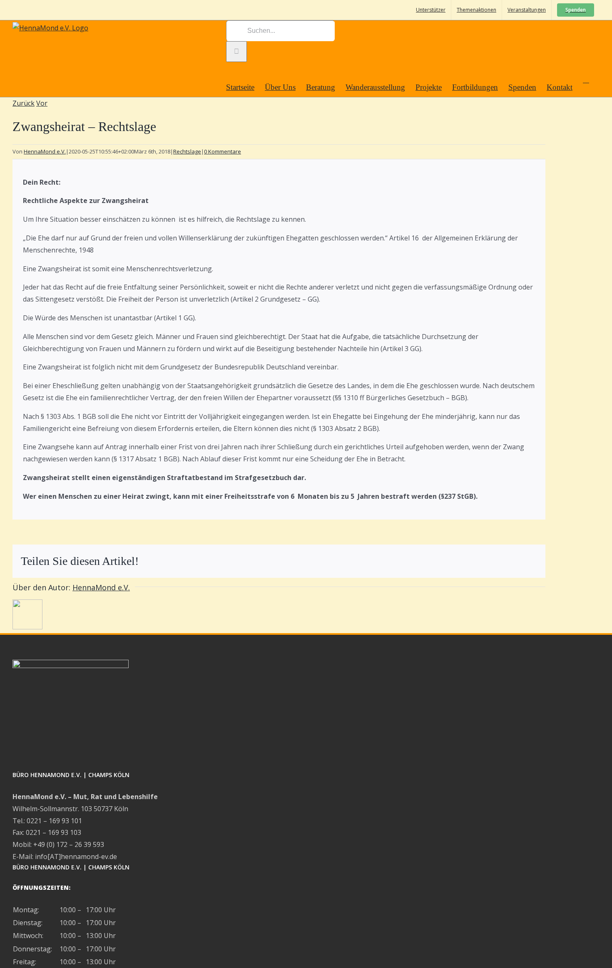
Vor (41, 103)
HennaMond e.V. (45, 151)
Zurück (23, 103)
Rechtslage (187, 151)
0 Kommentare (222, 151)
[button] (586, 79)
